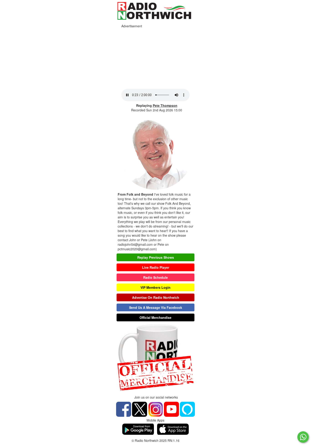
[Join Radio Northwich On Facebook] (123, 408)
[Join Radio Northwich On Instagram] (155, 408)
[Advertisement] (155, 57)
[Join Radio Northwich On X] (139, 408)
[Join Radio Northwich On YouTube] (171, 408)
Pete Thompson (165, 105)
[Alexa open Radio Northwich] (187, 408)
